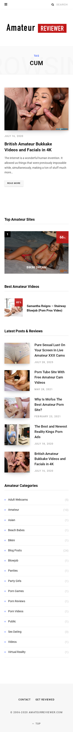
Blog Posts (15, 550)
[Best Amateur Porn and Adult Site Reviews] (36, 27)
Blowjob (13, 560)
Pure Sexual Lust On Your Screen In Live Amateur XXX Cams (49, 350)
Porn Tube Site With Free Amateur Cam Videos (49, 377)
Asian (11, 520)
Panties (13, 570)
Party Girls (14, 581)
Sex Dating (14, 631)
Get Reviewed (45, 699)
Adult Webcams (18, 499)
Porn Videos (15, 611)
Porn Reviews (16, 601)
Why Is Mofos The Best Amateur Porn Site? (49, 404)
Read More (13, 183)
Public (12, 621)
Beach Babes (16, 530)
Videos (12, 641)
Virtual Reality (17, 652)
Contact (24, 699)
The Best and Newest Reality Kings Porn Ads (50, 431)
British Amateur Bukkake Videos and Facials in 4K (50, 459)
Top (38, 723)
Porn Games (16, 591)
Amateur (13, 509)
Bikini (11, 540)
